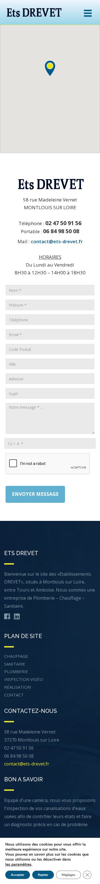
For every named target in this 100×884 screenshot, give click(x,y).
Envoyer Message (35, 494)
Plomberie (16, 671)
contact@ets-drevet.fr (57, 241)
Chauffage (16, 656)
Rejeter (43, 875)
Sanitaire (14, 664)
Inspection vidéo (23, 679)
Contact (14, 695)
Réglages (68, 875)
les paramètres (18, 864)
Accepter (17, 875)
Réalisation (17, 687)
